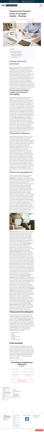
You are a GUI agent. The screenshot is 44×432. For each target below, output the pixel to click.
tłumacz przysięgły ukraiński (16, 423)
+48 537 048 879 (6, 394)
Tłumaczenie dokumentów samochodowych (28, 375)
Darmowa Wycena (22, 380)
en (31, 430)
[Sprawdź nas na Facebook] (27, 419)
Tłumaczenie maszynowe (16, 52)
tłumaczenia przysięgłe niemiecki (16, 418)
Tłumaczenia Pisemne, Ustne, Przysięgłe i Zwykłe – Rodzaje (25, 19)
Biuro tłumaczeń (35, 417)
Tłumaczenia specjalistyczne (16, 54)
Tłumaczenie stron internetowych (15, 375)
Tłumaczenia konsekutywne (16, 55)
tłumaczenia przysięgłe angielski (16, 416)
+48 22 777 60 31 (6, 391)
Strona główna (11, 19)
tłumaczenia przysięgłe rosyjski (16, 420)
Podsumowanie (14, 57)
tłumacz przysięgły (16, 425)
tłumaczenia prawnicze (16, 424)
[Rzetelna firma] (7, 416)
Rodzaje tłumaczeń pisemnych (16, 51)
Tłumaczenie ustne (15, 371)
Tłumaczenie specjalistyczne (28, 371)
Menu (41, 5)
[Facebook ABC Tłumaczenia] (42, 1)
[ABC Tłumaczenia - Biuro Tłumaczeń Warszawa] (9, 5)
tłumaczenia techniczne (16, 426)
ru (33, 430)
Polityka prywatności (6, 419)
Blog (15, 19)
